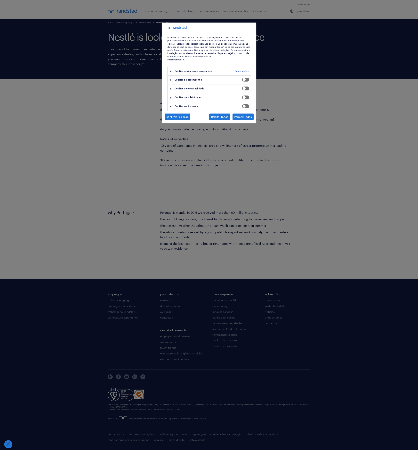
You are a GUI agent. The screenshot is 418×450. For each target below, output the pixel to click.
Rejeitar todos (219, 116)
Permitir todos (243, 116)
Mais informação (175, 59)
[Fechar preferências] (8, 444)
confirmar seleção (177, 116)
